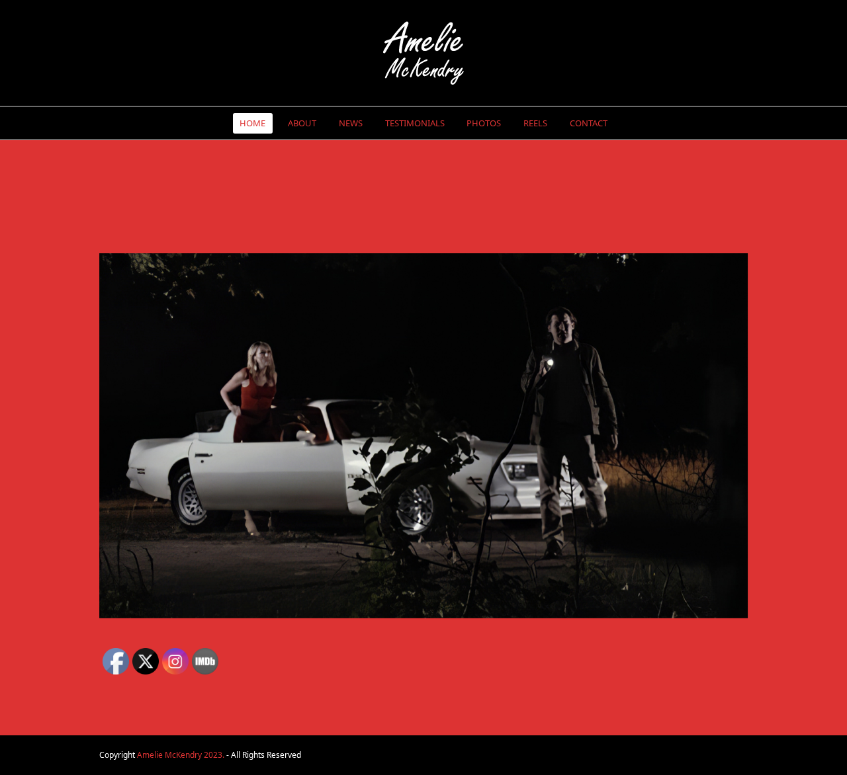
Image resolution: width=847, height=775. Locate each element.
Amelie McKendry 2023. (180, 754)
